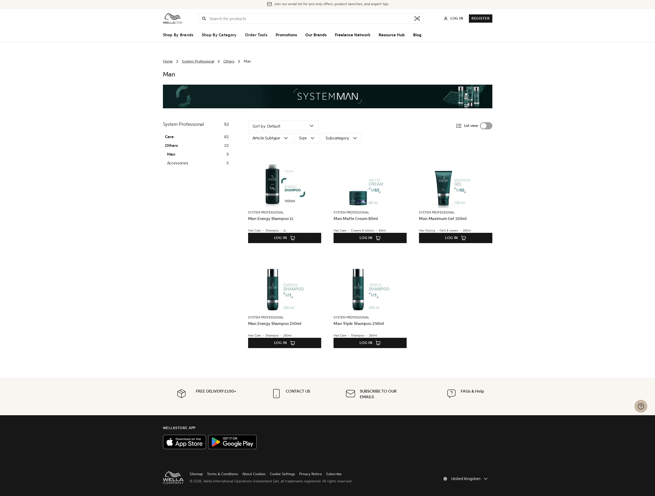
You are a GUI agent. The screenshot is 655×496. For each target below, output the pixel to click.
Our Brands (316, 35)
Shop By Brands (178, 35)
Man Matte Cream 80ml (356, 218)
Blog (417, 35)
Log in (280, 238)
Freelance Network (352, 35)
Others (228, 61)
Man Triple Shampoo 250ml (359, 323)
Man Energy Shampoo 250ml (274, 323)
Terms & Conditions (222, 474)
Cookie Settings (282, 474)
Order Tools (256, 35)
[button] (204, 18)
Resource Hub (392, 35)
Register (480, 18)
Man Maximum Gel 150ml (443, 218)
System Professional (198, 61)
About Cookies (254, 474)
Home (168, 61)
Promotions (286, 35)
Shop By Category (219, 35)
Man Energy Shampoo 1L (271, 218)
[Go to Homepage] (172, 18)
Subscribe (334, 474)
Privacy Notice (310, 474)
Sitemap (196, 474)
